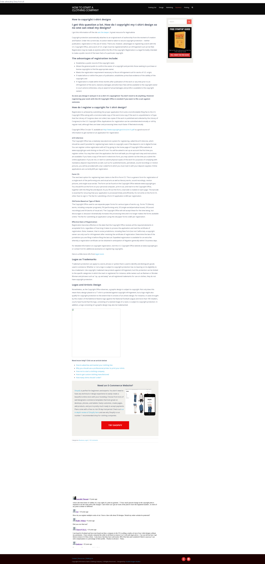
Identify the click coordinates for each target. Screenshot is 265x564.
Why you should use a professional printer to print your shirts (100, 368)
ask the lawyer (103, 32)
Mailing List (89, 558)
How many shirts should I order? (88, 377)
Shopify (77, 390)
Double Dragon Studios (133, 561)
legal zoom (99, 254)
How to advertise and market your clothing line (94, 365)
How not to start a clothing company (90, 371)
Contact (74, 558)
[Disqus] (115, 468)
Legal (86, 440)
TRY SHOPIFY (115, 425)
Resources (81, 558)
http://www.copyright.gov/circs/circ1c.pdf (118, 129)
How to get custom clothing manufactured (92, 374)
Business (81, 440)
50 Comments (94, 440)
